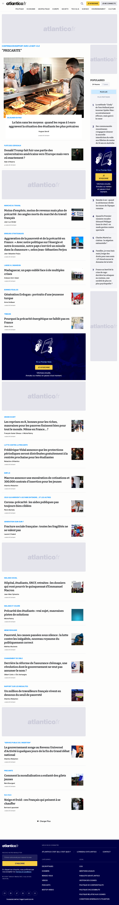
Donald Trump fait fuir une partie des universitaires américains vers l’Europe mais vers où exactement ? (36, 154)
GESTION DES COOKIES (88, 880)
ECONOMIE (31, 9)
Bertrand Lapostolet (11, 807)
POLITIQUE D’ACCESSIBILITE (89, 890)
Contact (107, 852)
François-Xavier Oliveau (12, 433)
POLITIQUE (20, 9)
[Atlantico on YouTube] (35, 893)
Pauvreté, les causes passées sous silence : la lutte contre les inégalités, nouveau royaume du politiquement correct (36, 638)
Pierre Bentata (9, 510)
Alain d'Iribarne (9, 162)
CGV (81, 866)
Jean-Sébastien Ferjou (12, 254)
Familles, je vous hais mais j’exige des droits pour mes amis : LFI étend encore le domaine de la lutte (105, 256)
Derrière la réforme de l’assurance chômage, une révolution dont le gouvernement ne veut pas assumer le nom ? (35, 667)
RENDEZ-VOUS (47, 876)
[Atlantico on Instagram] (29, 893)
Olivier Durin (8, 326)
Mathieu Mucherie (10, 646)
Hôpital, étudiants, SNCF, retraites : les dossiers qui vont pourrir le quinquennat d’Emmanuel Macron (34, 586)
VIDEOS (45, 880)
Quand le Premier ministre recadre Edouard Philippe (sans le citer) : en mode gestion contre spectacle (105, 223)
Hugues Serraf (44, 131)
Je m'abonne (44, 367)
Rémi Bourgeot (9, 783)
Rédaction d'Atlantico (11, 461)
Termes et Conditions (23, 872)
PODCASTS (46, 885)
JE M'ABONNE (93, 3)
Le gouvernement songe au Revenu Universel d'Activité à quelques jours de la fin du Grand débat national (36, 751)
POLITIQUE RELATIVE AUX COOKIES (92, 894)
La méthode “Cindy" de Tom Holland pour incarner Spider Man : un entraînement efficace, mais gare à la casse (105, 112)
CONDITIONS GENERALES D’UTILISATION (94, 899)
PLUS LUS (103, 92)
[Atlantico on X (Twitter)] (10, 893)
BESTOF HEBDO (48, 890)
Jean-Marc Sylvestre (11, 594)
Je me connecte (109, 3)
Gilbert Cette (9, 675)
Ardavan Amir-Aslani (11, 278)
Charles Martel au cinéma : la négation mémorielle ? (104, 240)
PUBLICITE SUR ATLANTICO (89, 876)
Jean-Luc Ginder (10, 222)
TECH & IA (75, 9)
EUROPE (56, 9)
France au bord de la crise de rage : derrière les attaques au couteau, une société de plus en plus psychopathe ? (105, 276)
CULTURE (112, 9)
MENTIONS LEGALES (86, 871)
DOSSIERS (45, 871)
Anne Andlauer (9, 302)
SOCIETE (65, 9)
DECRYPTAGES (47, 866)
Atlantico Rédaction (11, 486)
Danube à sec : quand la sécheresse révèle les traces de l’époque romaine (105, 204)
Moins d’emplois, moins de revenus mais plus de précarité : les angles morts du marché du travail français (35, 214)
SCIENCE (85, 9)
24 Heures (96, 84)
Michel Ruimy (28, 433)
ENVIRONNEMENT (99, 9)
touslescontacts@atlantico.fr (19, 899)
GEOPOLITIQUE (44, 9)
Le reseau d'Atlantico (86, 852)
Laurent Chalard (10, 534)
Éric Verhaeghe (21, 675)
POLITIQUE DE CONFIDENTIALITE (91, 885)
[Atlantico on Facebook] (16, 893)
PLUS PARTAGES (104, 97)
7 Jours (105, 84)
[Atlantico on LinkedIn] (23, 893)
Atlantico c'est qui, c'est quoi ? (56, 852)
